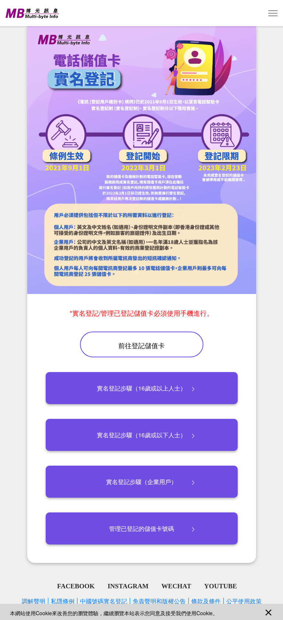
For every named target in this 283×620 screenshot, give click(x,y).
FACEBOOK (76, 586)
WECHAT (176, 586)
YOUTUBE (220, 586)
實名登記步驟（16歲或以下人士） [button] (141, 435)
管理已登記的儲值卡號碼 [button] (141, 528)
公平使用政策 (244, 601)
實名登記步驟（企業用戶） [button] (141, 481)
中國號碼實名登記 (105, 601)
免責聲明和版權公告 (161, 601)
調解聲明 (35, 601)
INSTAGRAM (128, 586)
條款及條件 (207, 601)
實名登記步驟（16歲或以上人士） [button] (141, 388)
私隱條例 (64, 601)
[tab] (141, 388)
